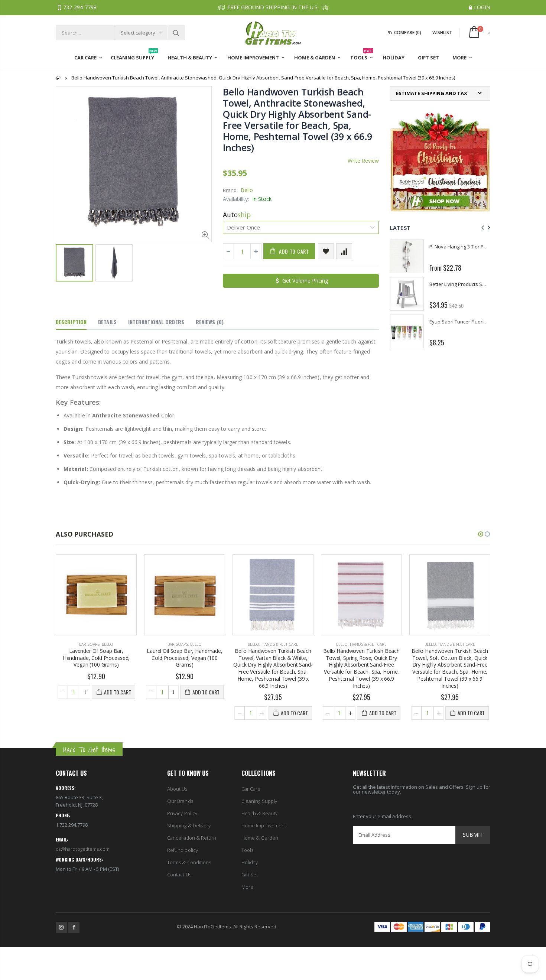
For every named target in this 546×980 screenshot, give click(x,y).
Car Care (251, 788)
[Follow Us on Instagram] (61, 927)
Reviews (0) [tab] (210, 322)
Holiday (249, 862)
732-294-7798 (80, 7)
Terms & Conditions (189, 862)
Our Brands (180, 801)
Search (176, 32)
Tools (247, 850)
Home (58, 77)
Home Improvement (263, 825)
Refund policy (182, 850)
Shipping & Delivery (189, 825)
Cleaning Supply (259, 801)
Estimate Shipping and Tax (431, 93)
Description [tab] (71, 322)
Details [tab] (107, 322)
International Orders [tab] (156, 322)
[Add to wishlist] (326, 251)
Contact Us (179, 874)
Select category (138, 32)
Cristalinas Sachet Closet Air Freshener (473, 246)
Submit (473, 834)
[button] (480, 534)
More (247, 886)
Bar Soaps (89, 644)
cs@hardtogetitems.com (83, 849)
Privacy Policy (182, 813)
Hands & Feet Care (191, 644)
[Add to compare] (344, 251)
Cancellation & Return (191, 837)
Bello (247, 189)
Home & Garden (259, 837)
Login (482, 7)
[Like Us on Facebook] (73, 927)
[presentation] (481, 227)
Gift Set (249, 874)
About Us (177, 788)
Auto (237, 214)
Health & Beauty (259, 813)
